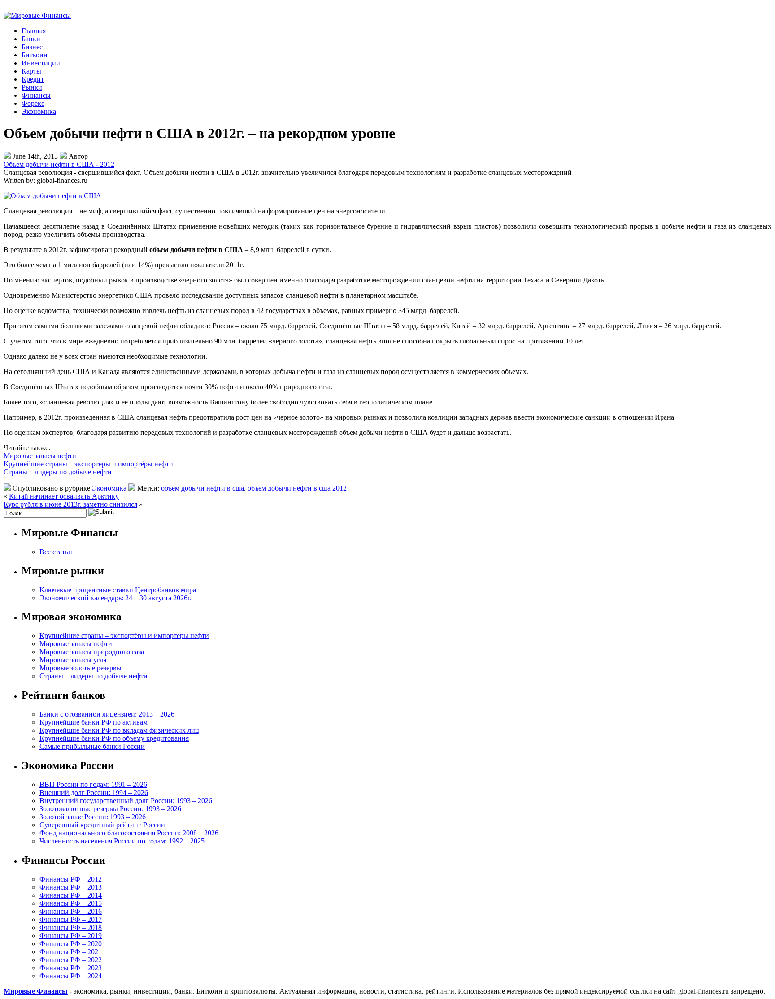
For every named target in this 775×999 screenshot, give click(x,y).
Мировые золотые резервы (80, 668)
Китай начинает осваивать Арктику (64, 496)
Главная (34, 31)
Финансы (36, 95)
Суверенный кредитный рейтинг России (102, 825)
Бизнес (32, 47)
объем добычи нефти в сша (202, 488)
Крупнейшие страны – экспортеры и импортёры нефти (88, 464)
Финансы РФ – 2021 (70, 952)
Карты (31, 71)
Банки (31, 39)
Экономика (39, 111)
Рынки (32, 87)
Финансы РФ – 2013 (70, 887)
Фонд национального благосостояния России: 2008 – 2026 (128, 833)
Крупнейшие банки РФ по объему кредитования (114, 738)
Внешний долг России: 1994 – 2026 (93, 792)
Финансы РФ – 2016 (70, 911)
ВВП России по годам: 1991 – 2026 (93, 784)
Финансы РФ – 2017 (70, 919)
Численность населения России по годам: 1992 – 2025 (122, 841)
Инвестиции (41, 63)
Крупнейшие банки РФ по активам (93, 722)
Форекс (33, 103)
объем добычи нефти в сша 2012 (297, 488)
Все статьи (55, 552)
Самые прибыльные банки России (92, 746)
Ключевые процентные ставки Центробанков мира (117, 590)
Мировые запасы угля (72, 660)
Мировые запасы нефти (40, 456)
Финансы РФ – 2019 (70, 935)
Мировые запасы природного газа (91, 652)
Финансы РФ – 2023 (70, 968)
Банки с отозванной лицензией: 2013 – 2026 (106, 714)
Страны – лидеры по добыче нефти (58, 472)
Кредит (33, 79)
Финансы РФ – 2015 (70, 903)
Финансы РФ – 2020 (70, 943)
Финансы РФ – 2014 (70, 895)
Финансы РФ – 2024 (70, 976)
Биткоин (35, 55)
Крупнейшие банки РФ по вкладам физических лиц (119, 730)
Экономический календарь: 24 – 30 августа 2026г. (115, 598)
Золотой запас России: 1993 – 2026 (92, 817)
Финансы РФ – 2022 (70, 960)
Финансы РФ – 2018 (70, 927)
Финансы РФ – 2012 (70, 879)
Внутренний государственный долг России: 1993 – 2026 (125, 800)
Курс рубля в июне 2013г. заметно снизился (70, 504)
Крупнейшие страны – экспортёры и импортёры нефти (124, 635)
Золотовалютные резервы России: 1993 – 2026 (110, 808)
